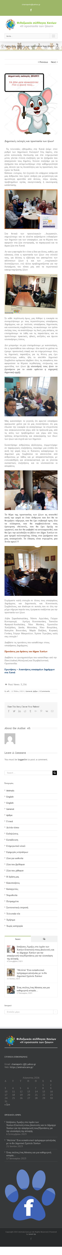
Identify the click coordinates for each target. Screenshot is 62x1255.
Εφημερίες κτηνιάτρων (17, 852)
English (10, 796)
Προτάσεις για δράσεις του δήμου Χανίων (26, 651)
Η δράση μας (12, 876)
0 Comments (44, 691)
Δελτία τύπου (12, 827)
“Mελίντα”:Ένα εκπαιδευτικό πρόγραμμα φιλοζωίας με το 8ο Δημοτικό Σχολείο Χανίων (32, 972)
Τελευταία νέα (13, 913)
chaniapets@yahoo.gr (31, 4)
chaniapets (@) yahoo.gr (23, 1064)
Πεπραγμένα (12, 901)
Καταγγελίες (12, 888)
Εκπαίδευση (12, 839)
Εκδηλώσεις (12, 833)
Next (53, 61)
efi (8, 691)
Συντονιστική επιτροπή (17, 907)
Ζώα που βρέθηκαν (15, 864)
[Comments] (44, 939)
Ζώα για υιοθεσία (14, 858)
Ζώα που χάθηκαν (15, 870)
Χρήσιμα (10, 919)
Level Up (32, 1234)
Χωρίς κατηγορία (14, 925)
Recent (17, 939)
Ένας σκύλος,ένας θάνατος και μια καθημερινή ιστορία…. (33, 989)
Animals (10, 790)
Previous (43, 61)
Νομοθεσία (11, 895)
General (29, 691)
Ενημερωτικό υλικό (15, 845)
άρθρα (35, 691)
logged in (22, 759)
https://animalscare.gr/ (21, 1067)
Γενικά (9, 821)
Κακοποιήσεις (13, 882)
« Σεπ (7, 1104)
